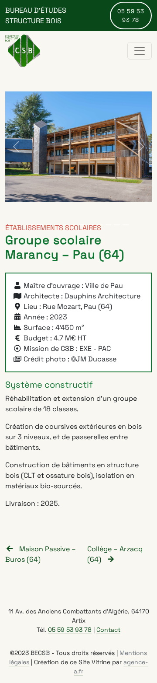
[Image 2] (49, 225)
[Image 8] (100, 225)
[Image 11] (126, 225)
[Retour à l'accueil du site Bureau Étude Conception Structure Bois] (22, 51)
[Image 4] (66, 225)
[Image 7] (92, 225)
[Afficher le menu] (139, 51)
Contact (108, 630)
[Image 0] (31, 225)
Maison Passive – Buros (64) (40, 554)
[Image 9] (109, 225)
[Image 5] (74, 225)
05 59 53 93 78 (130, 15)
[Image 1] (40, 225)
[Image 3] (57, 225)
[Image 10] (117, 225)
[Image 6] (83, 225)
